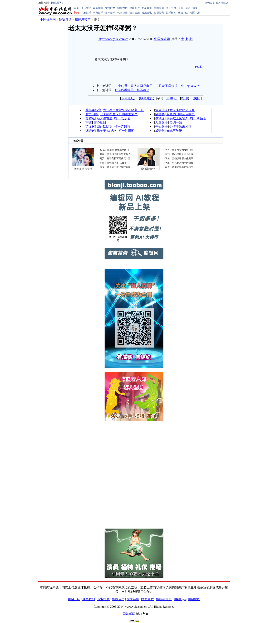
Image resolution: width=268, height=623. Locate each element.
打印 (184, 98)
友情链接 (133, 599)
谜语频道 (65, 19)
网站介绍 (74, 599)
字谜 (89, 122)
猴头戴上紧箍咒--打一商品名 (186, 118)
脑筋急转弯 (83, 19)
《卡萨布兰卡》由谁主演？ (119, 114)
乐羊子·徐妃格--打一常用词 (115, 130)
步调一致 (176, 122)
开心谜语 (161, 126)
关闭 (197, 98)
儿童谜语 (161, 122)
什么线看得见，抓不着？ (132, 90)
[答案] (199, 67)
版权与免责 (164, 599)
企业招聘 (103, 599)
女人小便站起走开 (182, 110)
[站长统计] (134, 621)
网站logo (180, 599)
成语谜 (160, 130)
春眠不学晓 (174, 130)
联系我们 (88, 599)
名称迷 (90, 118)
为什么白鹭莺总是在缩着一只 (123, 110)
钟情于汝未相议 (180, 126)
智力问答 (92, 114)
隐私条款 (147, 599)
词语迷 (90, 130)
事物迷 (160, 118)
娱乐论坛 (127, 98)
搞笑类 (160, 114)
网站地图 (194, 599)
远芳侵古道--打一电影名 (113, 118)
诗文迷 (90, 126)
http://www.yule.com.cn (113, 39)
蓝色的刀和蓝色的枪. (180, 114)
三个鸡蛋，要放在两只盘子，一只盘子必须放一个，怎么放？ (157, 86)
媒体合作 (118, 599)
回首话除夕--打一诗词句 (113, 126)
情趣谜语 (161, 110)
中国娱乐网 (48, 19)
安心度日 (100, 122)
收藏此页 (146, 98)
